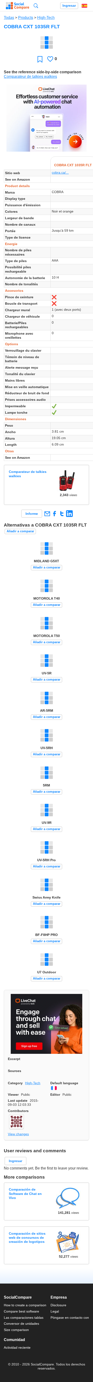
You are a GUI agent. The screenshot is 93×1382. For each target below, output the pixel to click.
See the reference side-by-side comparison (42, 72)
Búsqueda (36, 5)
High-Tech (46, 18)
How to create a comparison (25, 1305)
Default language (64, 1083)
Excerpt (14, 1059)
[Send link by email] (47, 513)
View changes (18, 1134)
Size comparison (16, 1330)
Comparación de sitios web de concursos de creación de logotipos (27, 1238)
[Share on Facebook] (54, 513)
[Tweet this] (62, 513)
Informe (32, 514)
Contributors (18, 1111)
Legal (55, 1311)
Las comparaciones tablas (23, 1317)
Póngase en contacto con (70, 1317)
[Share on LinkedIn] (69, 513)
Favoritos (40, 59)
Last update (17, 1100)
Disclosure (58, 1305)
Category (15, 1083)
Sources (14, 1071)
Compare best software (21, 1311)
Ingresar (69, 5)
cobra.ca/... (60, 172)
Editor (55, 1094)
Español (84, 6)
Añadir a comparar (20, 531)
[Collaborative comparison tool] (17, 5)
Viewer (13, 1094)
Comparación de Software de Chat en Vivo (25, 1193)
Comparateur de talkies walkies (30, 77)
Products (25, 18)
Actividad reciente (17, 1347)
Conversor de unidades (21, 1323)
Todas (9, 18)
